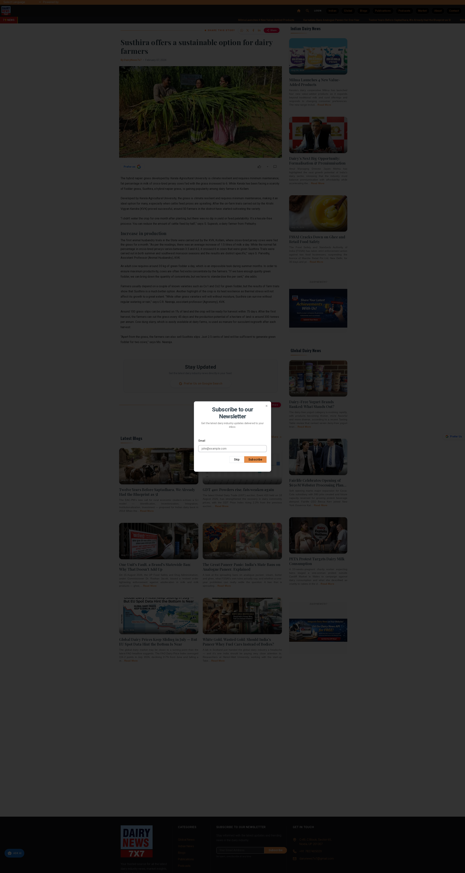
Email (202, 440)
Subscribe (255, 459)
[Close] (266, 406)
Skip (237, 459)
